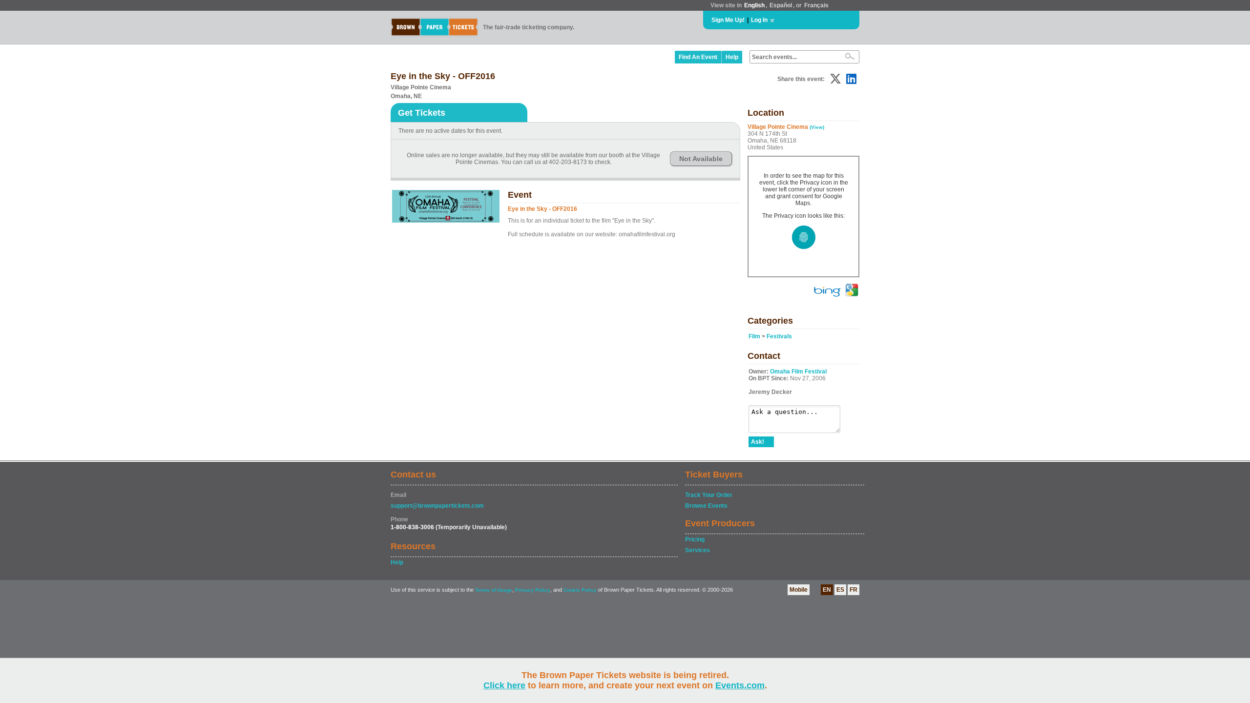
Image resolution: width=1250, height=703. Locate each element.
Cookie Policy (580, 590)
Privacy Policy (532, 590)
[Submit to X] (835, 78)
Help (732, 57)
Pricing (695, 539)
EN (827, 589)
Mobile (799, 589)
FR (853, 589)
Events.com (740, 685)
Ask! (757, 441)
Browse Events (706, 505)
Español (781, 5)
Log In (759, 20)
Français (816, 5)
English (754, 5)
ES (840, 589)
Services (697, 550)
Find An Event (698, 57)
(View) (817, 127)
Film (754, 336)
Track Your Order (708, 495)
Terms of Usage (493, 590)
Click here (504, 685)
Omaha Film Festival (798, 371)
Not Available (701, 159)
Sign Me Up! (728, 20)
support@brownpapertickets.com (437, 505)
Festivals (779, 336)
